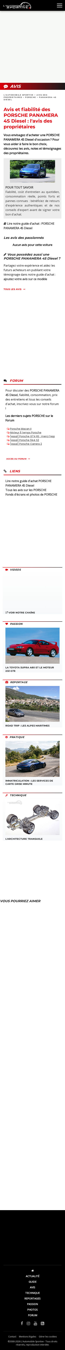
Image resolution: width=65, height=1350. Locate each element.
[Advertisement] (32, 46)
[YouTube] (35, 1323)
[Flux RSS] (42, 1323)
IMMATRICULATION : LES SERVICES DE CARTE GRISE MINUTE (29, 782)
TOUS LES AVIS (13, 289)
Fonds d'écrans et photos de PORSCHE (31, 494)
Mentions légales (27, 1336)
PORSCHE (30, 97)
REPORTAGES (32, 1298)
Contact (12, 1336)
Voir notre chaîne (21, 612)
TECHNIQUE (32, 1293)
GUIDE (32, 1281)
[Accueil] (32, 1270)
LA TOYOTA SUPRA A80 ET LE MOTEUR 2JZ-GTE (29, 669)
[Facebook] (22, 1323)
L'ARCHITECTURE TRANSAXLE (24, 838)
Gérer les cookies (48, 1336)
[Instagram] (28, 1323)
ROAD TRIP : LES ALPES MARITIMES (27, 725)
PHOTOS (32, 1309)
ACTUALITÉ (32, 1276)
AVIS (32, 1287)
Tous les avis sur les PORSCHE (25, 490)
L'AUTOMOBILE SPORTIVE (19, 95)
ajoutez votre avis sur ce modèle (25, 279)
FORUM (32, 1315)
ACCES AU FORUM (16, 459)
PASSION (32, 1304)
